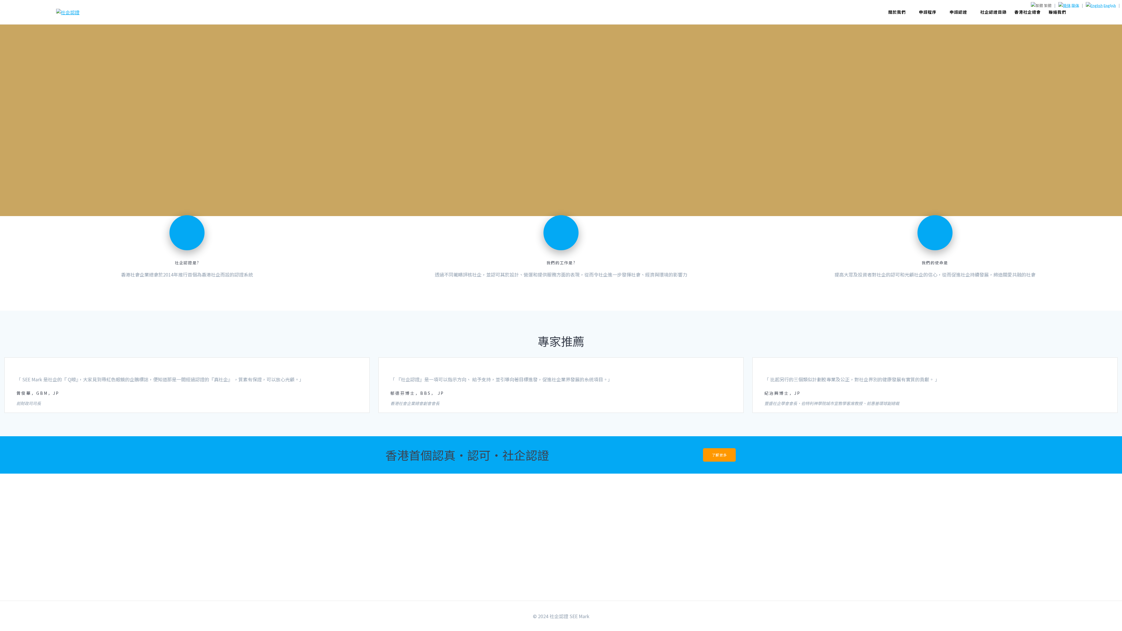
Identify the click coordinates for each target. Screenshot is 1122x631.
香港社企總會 (1027, 12)
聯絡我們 (1057, 12)
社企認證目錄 (993, 12)
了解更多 (719, 454)
